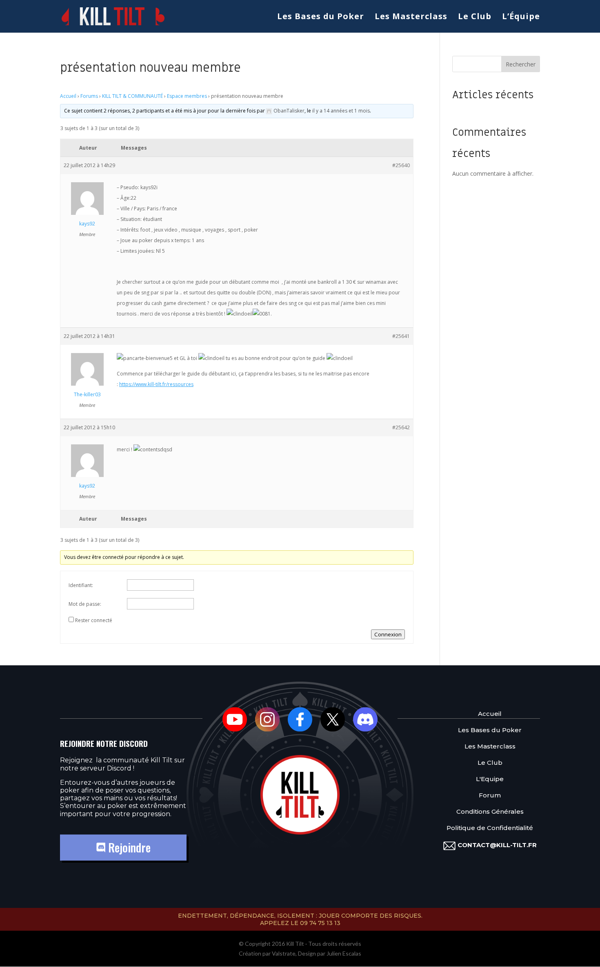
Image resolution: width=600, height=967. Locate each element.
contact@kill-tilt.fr (497, 845)
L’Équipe (521, 17)
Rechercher (521, 64)
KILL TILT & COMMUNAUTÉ (132, 96)
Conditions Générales (490, 811)
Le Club (474, 17)
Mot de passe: (85, 604)
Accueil (68, 96)
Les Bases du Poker (320, 17)
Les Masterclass (411, 17)
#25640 (401, 165)
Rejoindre (128, 847)
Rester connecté (93, 620)
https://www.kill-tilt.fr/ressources (156, 384)
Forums (89, 96)
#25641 (401, 336)
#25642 (401, 427)
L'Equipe (490, 779)
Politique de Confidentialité (490, 828)
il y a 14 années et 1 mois (341, 110)
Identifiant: (81, 585)
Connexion (388, 634)
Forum (490, 795)
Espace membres (187, 96)
